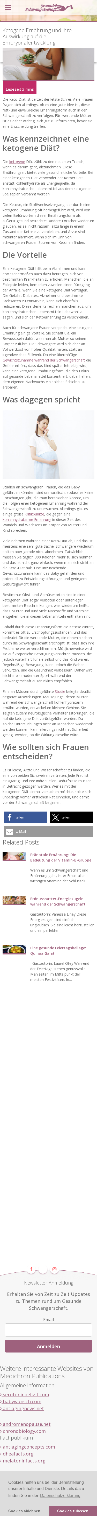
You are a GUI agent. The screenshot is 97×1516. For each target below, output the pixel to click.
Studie (60, 691)
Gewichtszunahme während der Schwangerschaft (44, 360)
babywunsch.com (21, 1401)
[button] (25, 817)
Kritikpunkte (34, 514)
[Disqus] (48, 1066)
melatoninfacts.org (24, 1461)
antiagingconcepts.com (28, 1447)
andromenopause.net (26, 1424)
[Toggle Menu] (8, 7)
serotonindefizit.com (25, 1394)
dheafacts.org (18, 1454)
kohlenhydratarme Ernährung (27, 519)
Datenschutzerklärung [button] (60, 1495)
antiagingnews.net (23, 1408)
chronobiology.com (24, 1431)
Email (48, 1319)
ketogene (17, 161)
